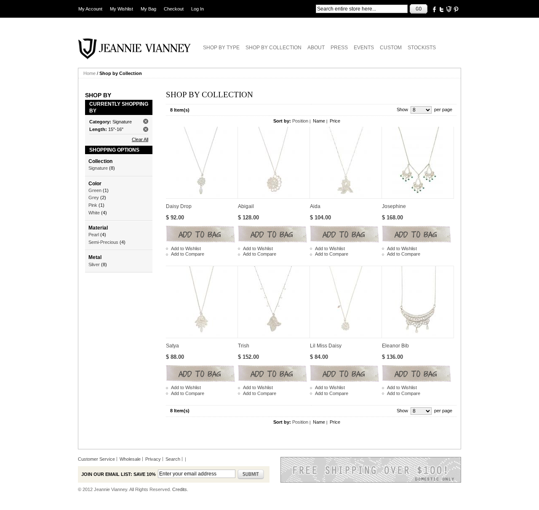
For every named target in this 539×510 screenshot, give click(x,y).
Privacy (153, 459)
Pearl (93, 234)
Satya (172, 346)
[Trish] (274, 302)
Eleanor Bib (395, 346)
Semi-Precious (103, 242)
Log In (197, 8)
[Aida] (346, 163)
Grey (93, 197)
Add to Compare (187, 253)
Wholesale (130, 459)
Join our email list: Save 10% (118, 474)
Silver (94, 264)
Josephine (394, 206)
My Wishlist (121, 8)
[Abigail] (274, 163)
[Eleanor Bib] (418, 302)
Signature (98, 168)
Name (319, 120)
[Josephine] (418, 163)
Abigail (246, 206)
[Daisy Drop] (202, 163)
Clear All (140, 139)
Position (300, 120)
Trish (243, 346)
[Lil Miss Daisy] (346, 302)
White (94, 212)
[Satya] (202, 302)
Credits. (180, 489)
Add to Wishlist (186, 248)
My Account (90, 8)
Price (335, 120)
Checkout (174, 8)
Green (94, 190)
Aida (315, 206)
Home (89, 73)
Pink (92, 205)
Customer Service (96, 459)
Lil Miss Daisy (326, 346)
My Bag (148, 8)
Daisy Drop (179, 206)
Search (172, 459)
